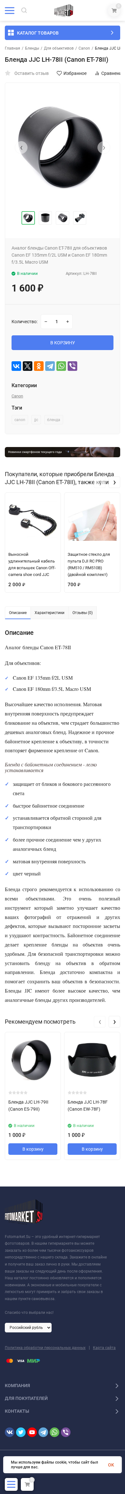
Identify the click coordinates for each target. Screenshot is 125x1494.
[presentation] (21, 147)
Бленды (32, 48)
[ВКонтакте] (16, 366)
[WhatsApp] (61, 366)
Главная (12, 48)
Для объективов (59, 48)
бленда (53, 420)
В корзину (33, 1149)
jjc (36, 420)
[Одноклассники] (39, 366)
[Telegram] (50, 366)
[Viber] (72, 366)
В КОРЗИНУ (62, 342)
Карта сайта (104, 1348)
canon (19, 420)
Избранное (75, 73)
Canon (84, 48)
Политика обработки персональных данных (45, 1348)
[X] (27, 366)
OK (111, 1464)
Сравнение (112, 73)
